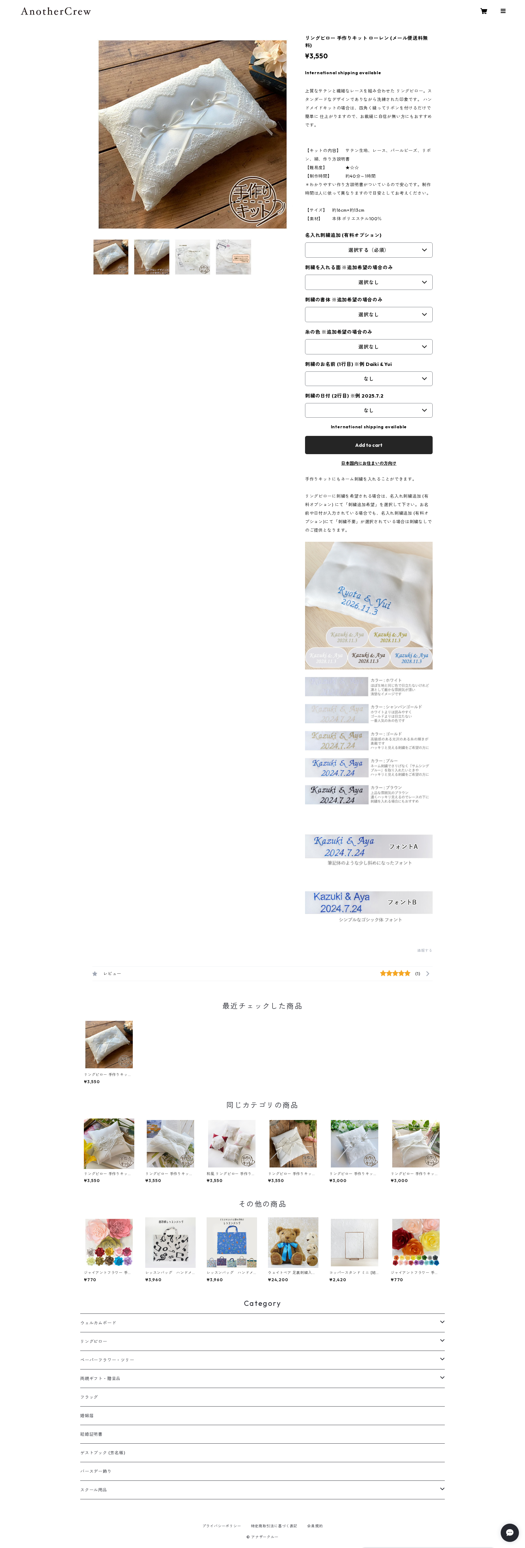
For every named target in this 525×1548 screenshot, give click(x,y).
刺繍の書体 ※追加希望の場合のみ (344, 300)
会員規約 (315, 1526)
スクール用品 (93, 1490)
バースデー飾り (96, 1471)
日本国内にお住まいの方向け (368, 463)
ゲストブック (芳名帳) (102, 1453)
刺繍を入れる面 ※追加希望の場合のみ (349, 267)
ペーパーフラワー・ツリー (107, 1360)
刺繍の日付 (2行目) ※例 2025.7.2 (344, 396)
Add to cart (369, 445)
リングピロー (93, 1341)
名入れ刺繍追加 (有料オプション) (343, 235)
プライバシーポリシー (221, 1526)
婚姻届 (87, 1415)
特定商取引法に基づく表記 (274, 1526)
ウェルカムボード (98, 1323)
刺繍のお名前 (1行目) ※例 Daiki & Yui (348, 364)
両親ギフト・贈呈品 (100, 1378)
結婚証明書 (91, 1434)
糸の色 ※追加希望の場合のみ (338, 332)
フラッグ (89, 1397)
